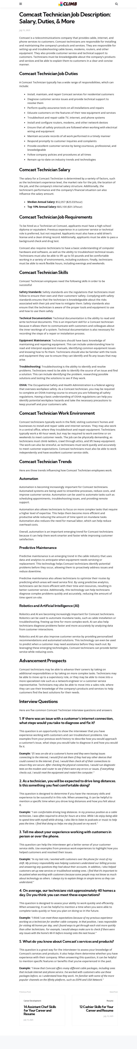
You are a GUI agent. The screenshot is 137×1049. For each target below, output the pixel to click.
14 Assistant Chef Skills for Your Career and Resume (40, 1010)
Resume (110, 1001)
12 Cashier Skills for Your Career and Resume (96, 1008)
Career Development (32, 1001)
